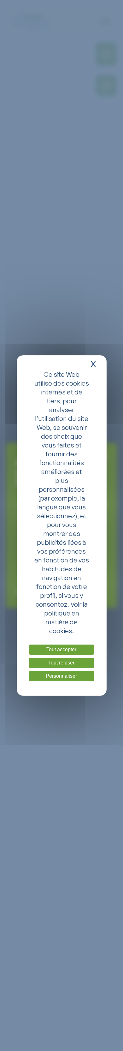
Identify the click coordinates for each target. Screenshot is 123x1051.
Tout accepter (61, 649)
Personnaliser (61, 676)
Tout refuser (61, 662)
